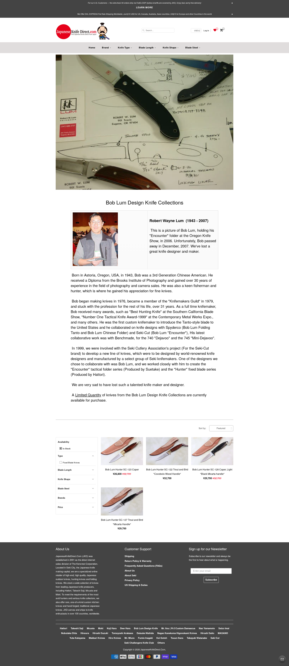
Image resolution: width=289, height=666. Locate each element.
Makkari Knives (97, 638)
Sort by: (203, 428)
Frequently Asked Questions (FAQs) (143, 565)
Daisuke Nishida (145, 633)
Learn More (144, 7)
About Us (130, 570)
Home (92, 47)
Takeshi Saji (77, 628)
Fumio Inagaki (145, 638)
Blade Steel (191, 47)
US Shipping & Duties (136, 585)
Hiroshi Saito (207, 633)
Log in (206, 30)
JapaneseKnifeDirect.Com (152, 649)
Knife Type (124, 47)
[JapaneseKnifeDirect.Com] (83, 31)
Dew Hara (125, 628)
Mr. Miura (129, 638)
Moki (100, 628)
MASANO (223, 633)
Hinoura (85, 633)
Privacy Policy (132, 580)
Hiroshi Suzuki (100, 633)
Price (60, 507)
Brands (61, 497)
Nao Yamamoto (207, 628)
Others (161, 642)
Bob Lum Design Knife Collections (144, 202)
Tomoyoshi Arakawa (122, 633)
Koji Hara (112, 628)
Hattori (63, 628)
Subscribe (211, 580)
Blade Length (146, 47)
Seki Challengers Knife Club (139, 642)
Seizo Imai (223, 628)
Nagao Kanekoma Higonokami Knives (177, 633)
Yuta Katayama (77, 638)
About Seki (130, 575)
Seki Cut (215, 638)
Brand (105, 47)
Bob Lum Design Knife (146, 628)
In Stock (66, 448)
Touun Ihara (177, 638)
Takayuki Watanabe (197, 638)
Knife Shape (169, 47)
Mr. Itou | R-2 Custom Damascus (178, 628)
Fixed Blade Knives (71, 462)
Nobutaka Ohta (69, 633)
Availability (63, 441)
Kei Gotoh (161, 638)
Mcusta (91, 628)
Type (60, 455)
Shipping (129, 556)
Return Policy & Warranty (138, 561)
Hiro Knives (115, 638)
